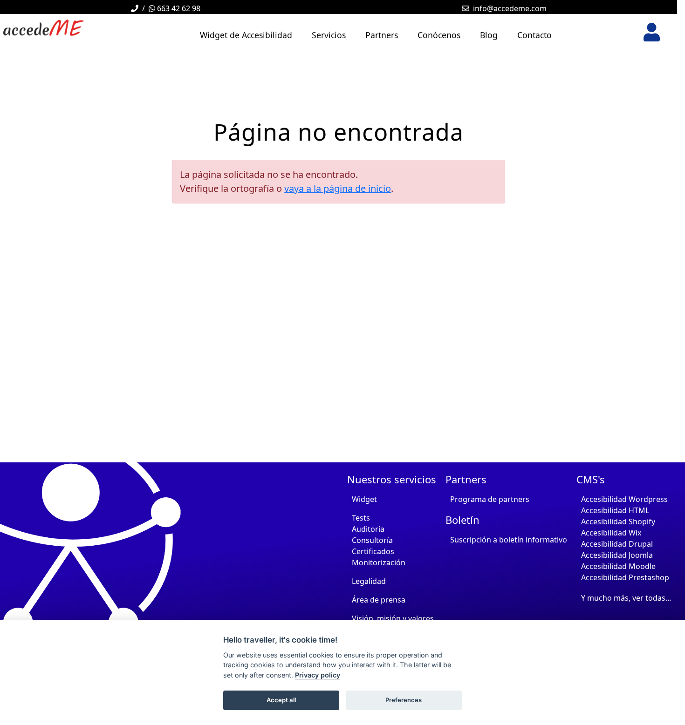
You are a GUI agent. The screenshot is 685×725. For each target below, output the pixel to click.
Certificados (373, 551)
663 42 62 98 (177, 8)
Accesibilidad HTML (615, 510)
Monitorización (378, 562)
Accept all (281, 700)
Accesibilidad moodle (618, 566)
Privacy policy (317, 675)
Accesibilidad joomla (617, 555)
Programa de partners (489, 499)
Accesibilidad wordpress (624, 499)
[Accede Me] (64, 28)
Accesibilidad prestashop (625, 577)
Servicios (329, 35)
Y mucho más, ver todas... (626, 598)
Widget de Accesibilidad (246, 35)
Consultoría (372, 540)
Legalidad (369, 581)
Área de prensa (378, 600)
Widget (364, 499)
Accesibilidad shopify (618, 521)
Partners (381, 35)
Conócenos (439, 35)
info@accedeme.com (510, 8)
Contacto (534, 35)
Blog (489, 35)
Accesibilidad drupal (617, 544)
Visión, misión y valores (393, 618)
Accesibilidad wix (611, 533)
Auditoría (368, 529)
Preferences (403, 700)
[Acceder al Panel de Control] (652, 32)
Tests (361, 518)
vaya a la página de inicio (337, 188)
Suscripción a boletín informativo (508, 540)
